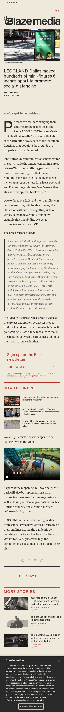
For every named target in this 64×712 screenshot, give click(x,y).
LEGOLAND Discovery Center (40, 131)
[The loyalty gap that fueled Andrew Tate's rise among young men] (12, 400)
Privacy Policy (36, 373)
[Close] (59, 661)
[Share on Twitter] (29, 560)
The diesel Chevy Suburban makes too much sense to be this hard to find (45, 638)
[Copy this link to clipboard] (41, 560)
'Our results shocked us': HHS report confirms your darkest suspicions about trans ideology (45, 601)
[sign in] (2, 3)
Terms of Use (49, 373)
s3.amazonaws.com (10, 481)
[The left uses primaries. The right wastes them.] (16, 622)
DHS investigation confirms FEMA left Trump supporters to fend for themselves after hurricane (40, 412)
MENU (57, 11)
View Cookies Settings (31, 706)
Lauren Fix (36, 645)
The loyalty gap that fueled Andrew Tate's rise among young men (40, 398)
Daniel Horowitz (39, 623)
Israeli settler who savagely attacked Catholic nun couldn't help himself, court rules (39, 423)
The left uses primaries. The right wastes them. (46, 619)
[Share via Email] (35, 560)
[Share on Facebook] (22, 560)
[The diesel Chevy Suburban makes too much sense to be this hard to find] (16, 640)
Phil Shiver (11, 93)
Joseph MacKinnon (40, 608)
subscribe (11, 3)
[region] (32, 684)
